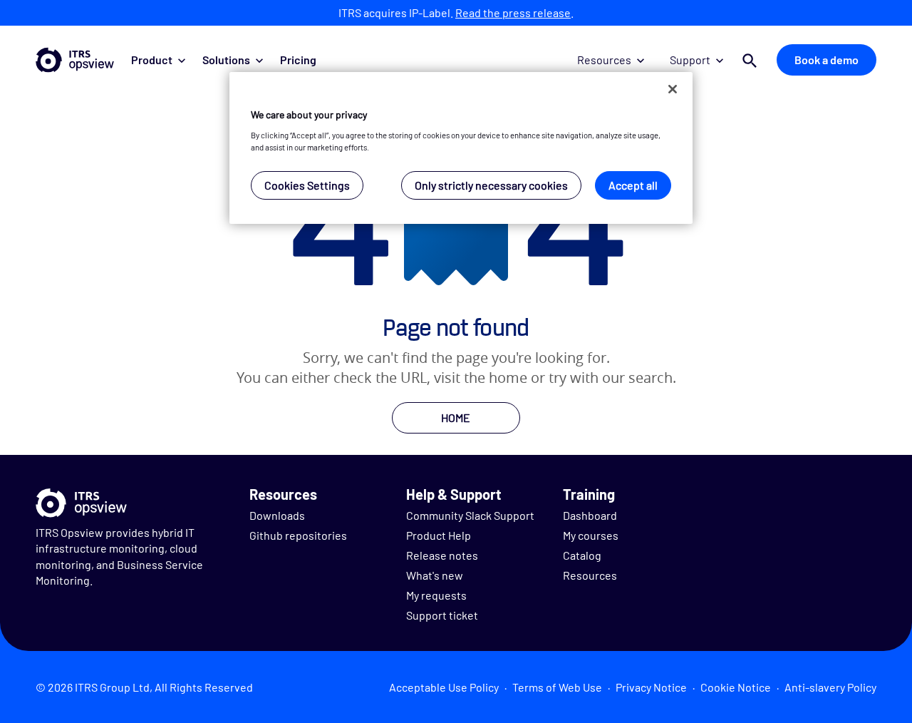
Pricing (298, 59)
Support (690, 59)
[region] (461, 148)
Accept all (633, 185)
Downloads (277, 515)
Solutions (226, 59)
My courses (590, 535)
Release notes (442, 555)
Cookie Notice (735, 687)
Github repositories (298, 535)
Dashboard (590, 515)
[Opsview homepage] (75, 60)
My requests (436, 595)
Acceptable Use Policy (444, 687)
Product (151, 59)
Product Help (438, 535)
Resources (604, 59)
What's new (434, 575)
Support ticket (442, 615)
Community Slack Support (470, 515)
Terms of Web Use (557, 687)
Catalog (582, 555)
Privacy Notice (651, 687)
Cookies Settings (307, 185)
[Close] (672, 89)
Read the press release (513, 12)
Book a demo (826, 59)
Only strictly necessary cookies (491, 185)
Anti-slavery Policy (830, 687)
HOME (455, 417)
